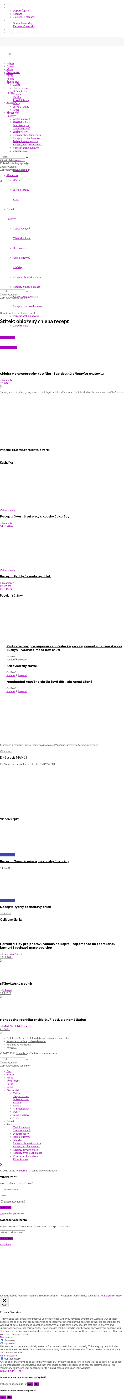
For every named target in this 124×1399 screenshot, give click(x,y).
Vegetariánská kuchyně (26, 315)
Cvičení (17, 84)
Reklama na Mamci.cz (18, 1044)
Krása (16, 109)
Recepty (11, 115)
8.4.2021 (5, 1029)
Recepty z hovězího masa (27, 134)
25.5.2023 (5, 993)
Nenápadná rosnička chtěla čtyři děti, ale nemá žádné (49, 682)
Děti (8, 53)
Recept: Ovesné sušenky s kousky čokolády (34, 516)
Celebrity (11, 20)
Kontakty (11, 1047)
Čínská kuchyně (22, 122)
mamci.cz (8, 379)
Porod (9, 75)
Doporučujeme (21, 10)
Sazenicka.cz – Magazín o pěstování (26, 1041)
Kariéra (17, 97)
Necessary (10, 1340)
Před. (3, 588)
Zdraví (10, 112)
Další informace (113, 1295)
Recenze (17, 13)
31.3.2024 (5, 585)
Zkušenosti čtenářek (24, 16)
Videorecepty (7, 510)
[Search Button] (27, 157)
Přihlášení (5, 1244)
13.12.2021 (6, 957)
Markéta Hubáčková (15, 1026)
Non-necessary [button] (8, 1355)
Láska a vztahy (21, 106)
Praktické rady (21, 100)
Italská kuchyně (21, 128)
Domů (3, 312)
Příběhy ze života (16, 4)
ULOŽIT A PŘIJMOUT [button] (13, 1370)
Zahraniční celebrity (24, 26)
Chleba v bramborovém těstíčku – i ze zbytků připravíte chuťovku (52, 374)
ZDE (53, 763)
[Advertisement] (62, 422)
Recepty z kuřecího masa (26, 138)
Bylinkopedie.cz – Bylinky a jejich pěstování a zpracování (37, 1038)
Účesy (16, 103)
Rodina (10, 78)
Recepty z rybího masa (25, 141)
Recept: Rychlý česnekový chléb (25, 576)
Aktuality (11, 29)
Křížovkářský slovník (22, 666)
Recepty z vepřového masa (27, 306)
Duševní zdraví (21, 91)
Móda (9, 69)
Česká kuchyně (21, 118)
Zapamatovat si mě (14, 1201)
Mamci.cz (21, 1053)
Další (9, 588)
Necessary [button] (6, 1337)
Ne (36, 1384)
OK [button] (102, 1295)
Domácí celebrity (22, 23)
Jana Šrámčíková (12, 953)
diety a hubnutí (21, 87)
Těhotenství (13, 72)
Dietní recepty (21, 125)
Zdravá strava (20, 325)
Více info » (6, 751)
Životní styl (12, 81)
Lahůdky (17, 131)
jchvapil (7, 990)
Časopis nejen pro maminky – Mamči (26, 32)
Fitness (10, 66)
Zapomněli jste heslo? (12, 1213)
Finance (17, 94)
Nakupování (13, 7)
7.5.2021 (5, 383)
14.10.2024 (6, 526)
